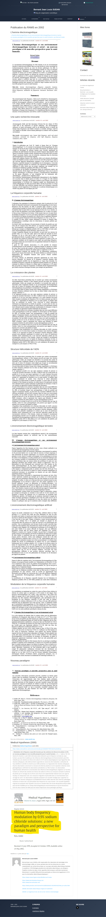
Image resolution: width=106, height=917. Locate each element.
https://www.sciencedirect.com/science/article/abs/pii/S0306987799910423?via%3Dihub (37, 749)
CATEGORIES (34, 19)
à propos (35, 908)
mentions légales (38, 911)
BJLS (28, 853)
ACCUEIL (24, 19)
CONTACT (69, 19)
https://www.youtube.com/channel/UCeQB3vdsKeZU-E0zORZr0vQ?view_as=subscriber (46, 885)
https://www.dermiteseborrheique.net (32, 880)
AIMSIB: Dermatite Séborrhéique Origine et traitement (37, 888)
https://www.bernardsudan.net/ (31, 882)
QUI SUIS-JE (46, 19)
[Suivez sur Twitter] (77, 907)
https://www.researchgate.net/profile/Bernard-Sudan (37, 877)
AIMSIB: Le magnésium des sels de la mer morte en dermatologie (40, 892)
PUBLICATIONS (58, 19)
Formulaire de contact (86, 75)
